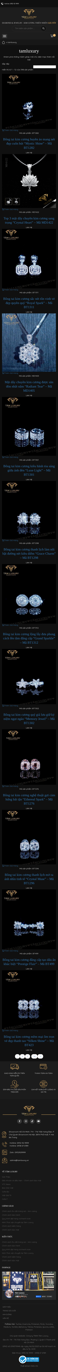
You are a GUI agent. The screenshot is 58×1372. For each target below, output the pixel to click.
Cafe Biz (5, 1192)
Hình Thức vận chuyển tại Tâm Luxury (17, 1222)
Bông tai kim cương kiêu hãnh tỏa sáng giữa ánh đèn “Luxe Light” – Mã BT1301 (29, 470)
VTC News (6, 1184)
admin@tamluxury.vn (19, 1160)
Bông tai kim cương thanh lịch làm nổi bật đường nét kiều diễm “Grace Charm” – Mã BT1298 (29, 553)
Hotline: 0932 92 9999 (19, 1143)
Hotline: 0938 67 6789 (19, 1146)
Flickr (42, 1324)
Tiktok (30, 1327)
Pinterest (35, 1324)
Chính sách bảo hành (11, 1215)
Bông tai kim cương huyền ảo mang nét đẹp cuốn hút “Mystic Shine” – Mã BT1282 (29, 143)
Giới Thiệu (6, 1177)
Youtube (49, 1324)
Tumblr (15, 1327)
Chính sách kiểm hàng (11, 1226)
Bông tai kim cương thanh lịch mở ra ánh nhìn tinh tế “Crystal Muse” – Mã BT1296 (29, 879)
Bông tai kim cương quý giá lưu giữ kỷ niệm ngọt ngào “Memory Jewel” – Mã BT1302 (29, 719)
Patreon (29, 1329)
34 (34, 1056)
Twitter (19, 1324)
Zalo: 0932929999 (18, 1152)
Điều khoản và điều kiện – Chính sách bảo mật (21, 1180)
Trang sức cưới (9, 1311)
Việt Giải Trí (6, 1195)
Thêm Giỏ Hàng (11, 130)
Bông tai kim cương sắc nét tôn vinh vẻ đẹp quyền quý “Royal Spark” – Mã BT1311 (29, 303)
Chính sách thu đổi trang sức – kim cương (19, 1211)
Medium (7, 1327)
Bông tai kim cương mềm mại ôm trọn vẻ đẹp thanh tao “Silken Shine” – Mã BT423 (29, 1041)
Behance (22, 1327)
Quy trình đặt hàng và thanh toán (16, 1219)
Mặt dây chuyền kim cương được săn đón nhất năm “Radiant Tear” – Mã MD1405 (29, 386)
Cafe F (5, 1199)
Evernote (26, 1324)
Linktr (51, 1327)
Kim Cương (7, 1314)
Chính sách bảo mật (10, 1230)
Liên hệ (6, 1318)
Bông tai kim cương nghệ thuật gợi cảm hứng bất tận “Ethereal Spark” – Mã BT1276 (29, 799)
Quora (45, 1327)
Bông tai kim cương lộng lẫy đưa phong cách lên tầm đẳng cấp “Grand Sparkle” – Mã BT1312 (29, 638)
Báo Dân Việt (7, 1188)
